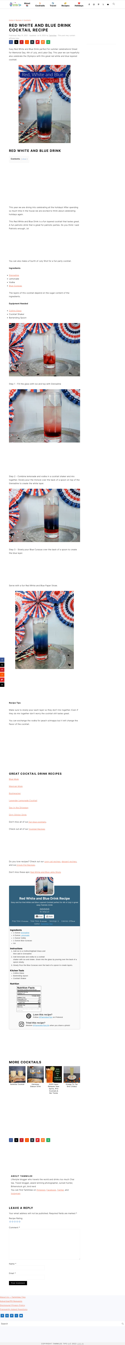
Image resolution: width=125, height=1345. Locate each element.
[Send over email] (48, 42)
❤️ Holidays (79, 4)
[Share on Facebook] (11, 42)
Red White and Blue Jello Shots (45, 872)
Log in (80, 1344)
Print (40, 916)
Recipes (19, 20)
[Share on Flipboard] (38, 42)
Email (12, 1273)
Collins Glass (15, 311)
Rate (50, 916)
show (24, 159)
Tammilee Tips (47, 924)
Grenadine (14, 275)
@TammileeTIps (45, 1017)
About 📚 (27, 4)
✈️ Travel (53, 4)
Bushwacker (15, 793)
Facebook (51, 1190)
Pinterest (41, 1190)
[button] (41, 909)
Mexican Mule (16, 786)
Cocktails (27, 20)
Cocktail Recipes (37, 829)
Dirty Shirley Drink (18, 815)
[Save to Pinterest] (22, 42)
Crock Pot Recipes (25, 865)
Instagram (15, 1193)
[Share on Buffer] (32, 42)
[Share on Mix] (43, 42)
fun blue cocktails (37, 822)
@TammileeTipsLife (41, 1025)
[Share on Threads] (2, 684)
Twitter (60, 1190)
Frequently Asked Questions (13, 1309)
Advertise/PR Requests (11, 1301)
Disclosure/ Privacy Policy (12, 1305)
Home (11, 20)
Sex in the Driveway (18, 807)
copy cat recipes (52, 861)
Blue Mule (14, 779)
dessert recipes (69, 861)
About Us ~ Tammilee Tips (12, 1297)
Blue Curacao (15, 286)
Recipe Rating (15, 1218)
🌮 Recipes (66, 4)
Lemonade (25, 935)
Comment (14, 1227)
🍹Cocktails (40, 4)
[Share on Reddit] (27, 42)
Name (12, 1264)
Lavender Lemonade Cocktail (23, 800)
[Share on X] (16, 42)
